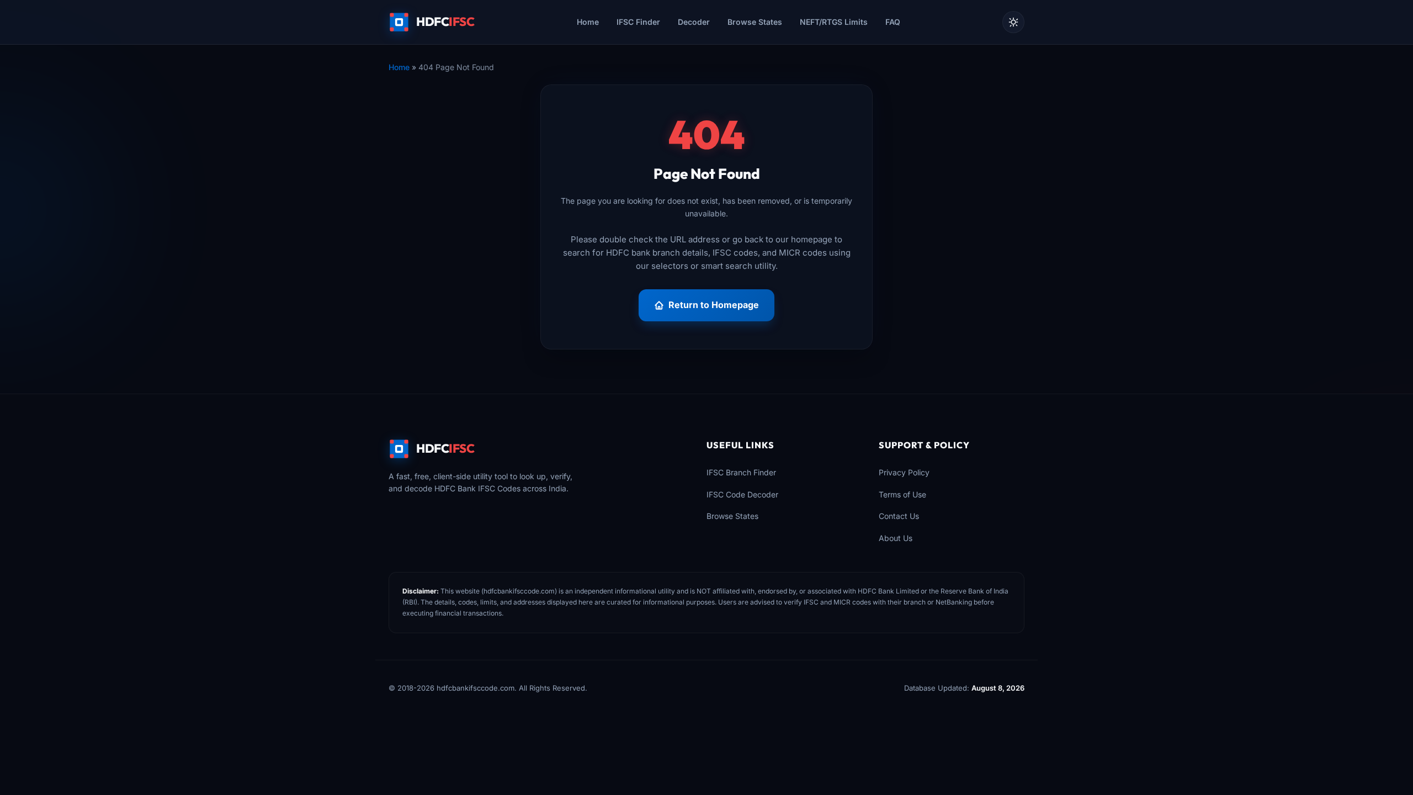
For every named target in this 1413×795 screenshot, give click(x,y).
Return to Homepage (713, 304)
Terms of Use (902, 494)
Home (588, 21)
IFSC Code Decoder (742, 494)
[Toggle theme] (1013, 22)
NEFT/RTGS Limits (834, 21)
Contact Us (899, 516)
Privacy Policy (904, 472)
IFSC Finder (638, 21)
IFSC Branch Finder (741, 472)
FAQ (892, 21)
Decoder (694, 21)
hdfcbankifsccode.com (519, 591)
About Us (895, 538)
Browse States (754, 21)
